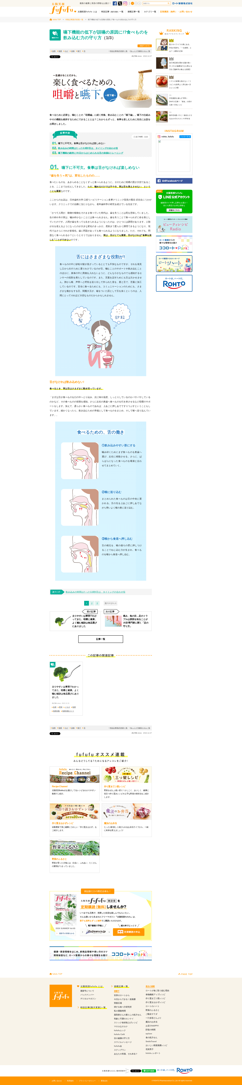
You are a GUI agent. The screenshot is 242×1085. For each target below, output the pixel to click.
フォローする (185, 136)
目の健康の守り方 (122, 1038)
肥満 (60, 707)
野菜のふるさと (152, 1010)
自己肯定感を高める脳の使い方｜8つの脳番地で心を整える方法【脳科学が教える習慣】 (180, 66)
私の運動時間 (120, 1011)
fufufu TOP (57, 20)
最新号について (87, 991)
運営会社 (104, 1081)
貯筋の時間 (150, 1030)
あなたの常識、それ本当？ (126, 1054)
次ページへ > (110, 603)
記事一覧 (100, 639)
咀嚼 (60, 51)
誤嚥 (73, 51)
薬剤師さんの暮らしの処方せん (127, 1015)
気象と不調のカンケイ (124, 1019)
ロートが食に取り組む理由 (157, 990)
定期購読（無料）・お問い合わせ (176, 12)
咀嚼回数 (56, 711)
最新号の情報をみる (66, 933)
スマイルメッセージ (123, 1042)
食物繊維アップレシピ (155, 994)
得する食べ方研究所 (123, 1007)
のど (66, 51)
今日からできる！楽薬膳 (125, 999)
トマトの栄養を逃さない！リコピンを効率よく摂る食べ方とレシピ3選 (180, 84)
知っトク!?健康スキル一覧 (140, 51)
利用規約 (70, 1081)
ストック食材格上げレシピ (126, 1022)
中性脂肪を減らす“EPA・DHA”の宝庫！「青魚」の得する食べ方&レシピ (180, 101)
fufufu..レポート (153, 1053)
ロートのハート (152, 1006)
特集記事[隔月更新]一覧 (74, 20)
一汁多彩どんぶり (153, 1018)
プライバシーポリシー (87, 1081)
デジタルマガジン (88, 999)
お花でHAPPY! (152, 1026)
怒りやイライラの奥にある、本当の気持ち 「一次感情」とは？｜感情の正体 (180, 47)
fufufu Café (119, 1034)
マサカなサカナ (121, 1026)
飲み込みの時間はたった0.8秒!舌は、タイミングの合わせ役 (88, 148)
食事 (54, 51)
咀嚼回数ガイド (68, 711)
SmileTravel (151, 1041)
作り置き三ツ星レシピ (155, 998)
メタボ (67, 707)
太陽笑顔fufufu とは (91, 986)
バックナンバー (87, 995)
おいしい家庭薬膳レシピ (156, 1045)
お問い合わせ (57, 1081)
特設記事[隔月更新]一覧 (118, 51)
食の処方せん (151, 1037)
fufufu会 (118, 1046)
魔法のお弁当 (151, 1022)
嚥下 (79, 51)
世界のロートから (122, 995)
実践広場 (118, 1003)
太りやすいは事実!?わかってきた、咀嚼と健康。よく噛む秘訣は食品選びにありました (84, 621)
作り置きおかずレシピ (155, 1002)
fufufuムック (120, 1030)
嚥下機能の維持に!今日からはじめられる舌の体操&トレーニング (90, 153)
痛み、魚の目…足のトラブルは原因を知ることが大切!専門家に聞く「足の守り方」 (135, 621)
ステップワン (120, 1050)
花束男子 (149, 1049)
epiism (149, 1033)
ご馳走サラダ (151, 1014)
